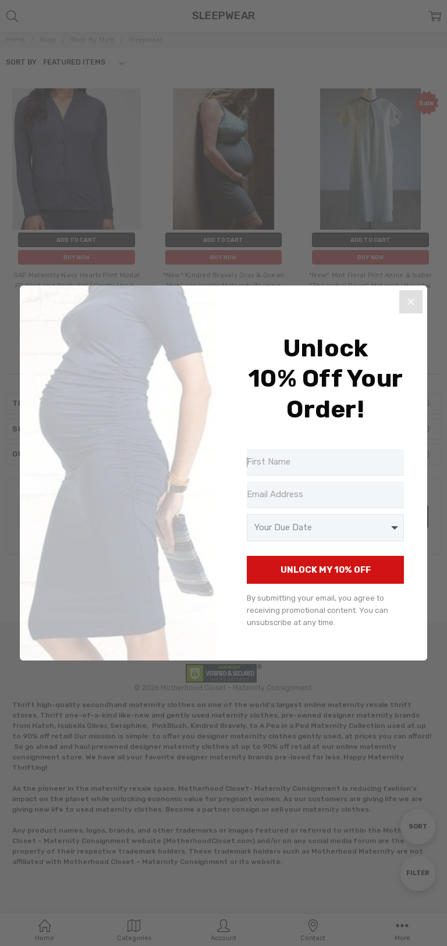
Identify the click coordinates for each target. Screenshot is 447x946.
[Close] (411, 301)
